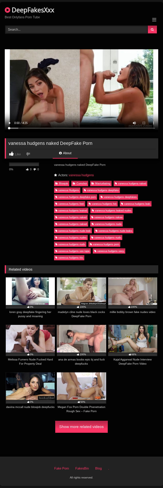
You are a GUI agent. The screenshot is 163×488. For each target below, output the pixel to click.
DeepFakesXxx (32, 10)
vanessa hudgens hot (104, 203)
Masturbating (102, 183)
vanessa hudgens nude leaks (115, 230)
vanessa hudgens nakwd (72, 224)
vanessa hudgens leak (137, 203)
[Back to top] (150, 476)
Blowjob (63, 183)
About (66, 153)
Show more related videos (81, 427)
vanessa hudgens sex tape (73, 251)
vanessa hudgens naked (72, 217)
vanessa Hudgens (68, 190)
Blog (98, 468)
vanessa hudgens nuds (71, 244)
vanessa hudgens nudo (107, 237)
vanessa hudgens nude (108, 224)
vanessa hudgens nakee (108, 217)
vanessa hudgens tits (70, 257)
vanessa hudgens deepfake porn (77, 197)
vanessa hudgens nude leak (74, 230)
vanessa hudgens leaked (72, 210)
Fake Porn (61, 468)
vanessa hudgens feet (71, 203)
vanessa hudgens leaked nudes (113, 210)
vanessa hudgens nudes (72, 237)
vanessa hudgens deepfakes (120, 197)
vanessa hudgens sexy (110, 251)
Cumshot (82, 183)
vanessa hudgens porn (106, 244)
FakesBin (82, 468)
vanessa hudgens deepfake (103, 190)
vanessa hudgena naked (132, 183)
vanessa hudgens (81, 175)
